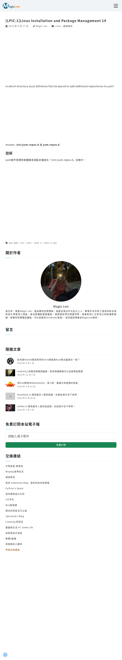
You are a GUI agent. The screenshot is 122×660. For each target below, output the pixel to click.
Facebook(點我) (54, 317)
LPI (22, 242)
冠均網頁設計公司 (15, 493)
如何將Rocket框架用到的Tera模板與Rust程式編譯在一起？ (48, 359)
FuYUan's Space (14, 488)
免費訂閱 (61, 444)
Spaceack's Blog (15, 516)
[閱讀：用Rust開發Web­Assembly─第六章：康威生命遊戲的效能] (10, 384)
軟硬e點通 (11, 538)
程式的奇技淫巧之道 (16, 510)
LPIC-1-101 (50, 242)
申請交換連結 (13, 549)
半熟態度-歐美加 (14, 465)
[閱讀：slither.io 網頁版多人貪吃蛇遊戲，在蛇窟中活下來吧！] (10, 407)
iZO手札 (10, 499)
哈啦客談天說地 (14, 532)
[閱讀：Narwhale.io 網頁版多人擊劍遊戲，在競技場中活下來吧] (10, 395)
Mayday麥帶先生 (15, 471)
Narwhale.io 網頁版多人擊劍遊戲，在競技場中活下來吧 (47, 394)
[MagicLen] (10, 5)
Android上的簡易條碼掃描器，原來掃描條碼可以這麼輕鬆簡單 (50, 371)
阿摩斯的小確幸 (14, 544)
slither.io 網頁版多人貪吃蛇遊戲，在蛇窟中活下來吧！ (46, 406)
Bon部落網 (11, 505)
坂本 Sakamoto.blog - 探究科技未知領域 (27, 482)
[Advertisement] (61, 56)
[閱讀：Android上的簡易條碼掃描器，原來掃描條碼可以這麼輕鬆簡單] (10, 372)
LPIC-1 (38, 242)
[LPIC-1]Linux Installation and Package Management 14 (56, 20)
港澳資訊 (10, 477)
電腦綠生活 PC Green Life (19, 527)
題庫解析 (68, 26)
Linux (58, 26)
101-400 (13, 242)
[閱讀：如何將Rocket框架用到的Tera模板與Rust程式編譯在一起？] (10, 360)
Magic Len (41, 26)
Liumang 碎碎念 (14, 521)
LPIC (29, 242)
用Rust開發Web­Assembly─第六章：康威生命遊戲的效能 (47, 382)
